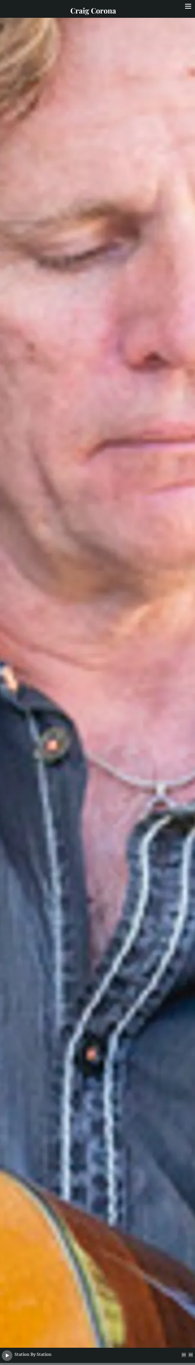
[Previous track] (184, 1355)
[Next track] (190, 1355)
